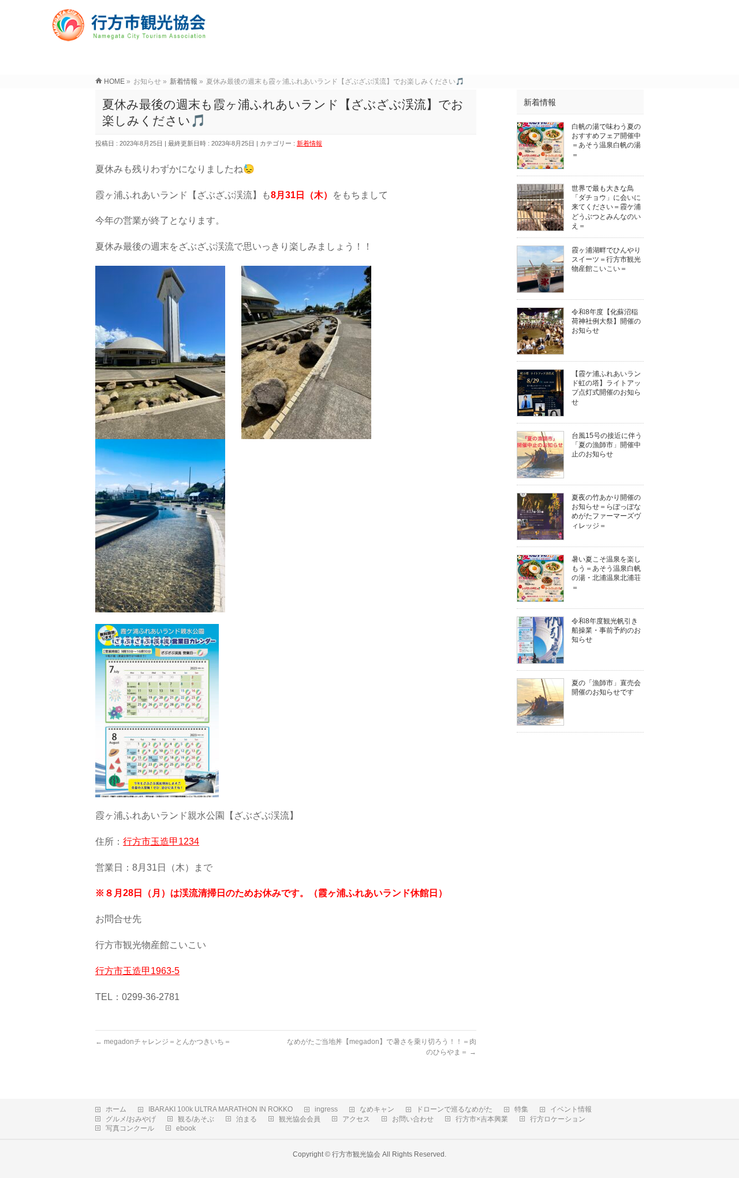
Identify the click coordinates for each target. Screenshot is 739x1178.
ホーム (116, 1109)
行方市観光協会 (356, 1154)
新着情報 (309, 143)
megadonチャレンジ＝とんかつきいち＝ (163, 1042)
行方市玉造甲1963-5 (137, 971)
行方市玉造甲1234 (161, 841)
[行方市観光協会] (131, 37)
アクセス (356, 1119)
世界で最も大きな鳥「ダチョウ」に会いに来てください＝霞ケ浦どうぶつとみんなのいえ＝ (606, 207)
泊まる (246, 1119)
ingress (326, 1109)
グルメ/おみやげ (131, 1119)
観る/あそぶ (196, 1119)
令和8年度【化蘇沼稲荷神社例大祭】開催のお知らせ (606, 321)
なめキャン (377, 1109)
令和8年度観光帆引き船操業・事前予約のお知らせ (606, 630)
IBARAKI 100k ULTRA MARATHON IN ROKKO (220, 1109)
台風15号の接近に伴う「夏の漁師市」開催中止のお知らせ (607, 445)
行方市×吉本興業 (482, 1119)
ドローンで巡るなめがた (454, 1109)
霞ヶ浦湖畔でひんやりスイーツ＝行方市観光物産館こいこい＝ (606, 259)
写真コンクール (130, 1128)
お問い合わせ (413, 1119)
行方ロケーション (557, 1119)
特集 (521, 1109)
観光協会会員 (299, 1119)
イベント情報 (571, 1109)
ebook (186, 1128)
